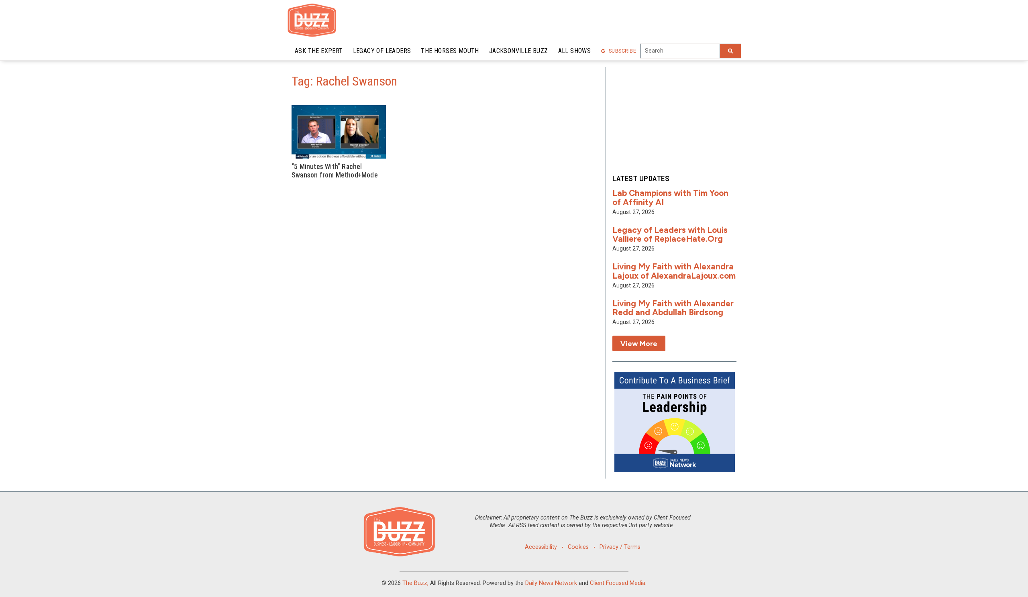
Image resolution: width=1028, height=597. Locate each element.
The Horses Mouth (450, 51)
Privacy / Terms (620, 547)
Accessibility (541, 547)
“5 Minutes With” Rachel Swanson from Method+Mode (335, 171)
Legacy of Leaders (382, 51)
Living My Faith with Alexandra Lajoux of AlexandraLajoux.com (674, 271)
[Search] (730, 51)
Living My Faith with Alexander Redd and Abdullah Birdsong (673, 308)
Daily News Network (551, 583)
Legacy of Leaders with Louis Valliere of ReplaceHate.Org (670, 234)
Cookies (578, 547)
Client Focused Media (617, 583)
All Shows (574, 51)
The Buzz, (415, 583)
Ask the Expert (319, 51)
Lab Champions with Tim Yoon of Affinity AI (670, 197)
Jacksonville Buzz (518, 51)
